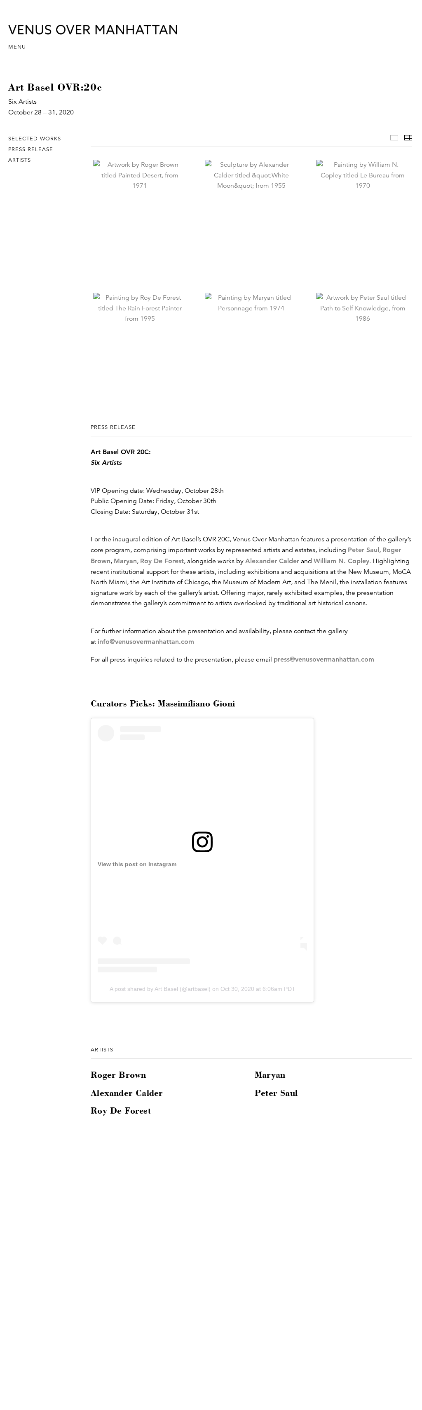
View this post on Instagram (137, 864)
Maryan (125, 561)
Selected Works (34, 138)
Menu (17, 47)
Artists (19, 160)
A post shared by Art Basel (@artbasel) (160, 989)
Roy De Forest (162, 561)
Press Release (30, 149)
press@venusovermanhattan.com (324, 659)
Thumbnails (408, 137)
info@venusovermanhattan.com (146, 642)
